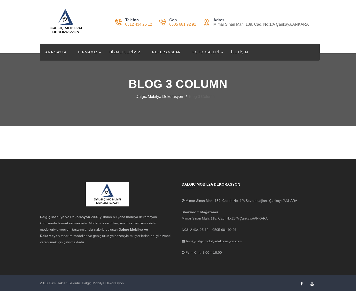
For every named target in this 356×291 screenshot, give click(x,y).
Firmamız (88, 52)
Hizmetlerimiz (125, 52)
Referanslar (166, 52)
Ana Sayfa (56, 52)
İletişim (239, 52)
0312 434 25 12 (138, 24)
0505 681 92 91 (182, 24)
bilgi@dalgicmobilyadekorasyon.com (213, 241)
